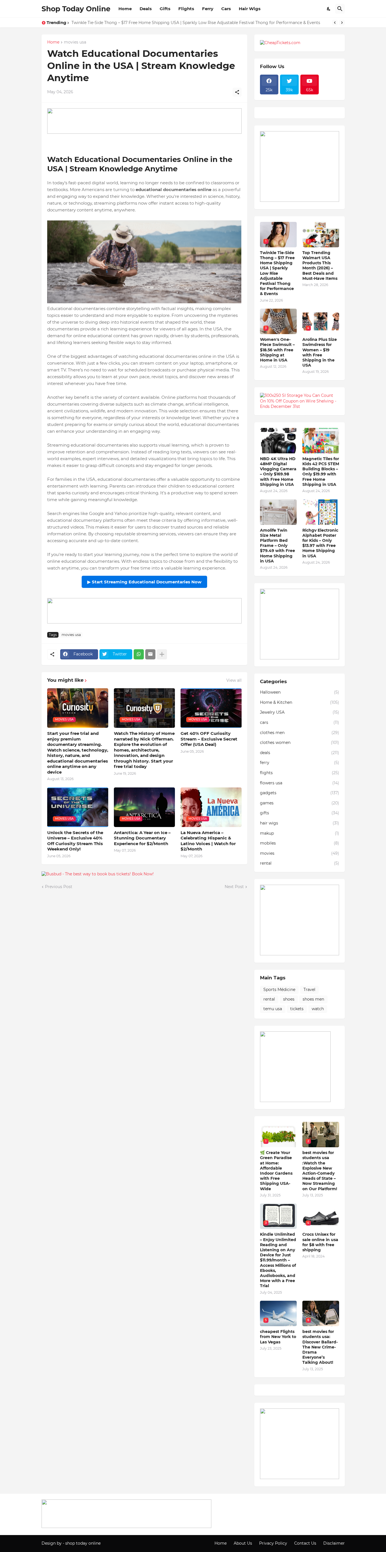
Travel (309, 989)
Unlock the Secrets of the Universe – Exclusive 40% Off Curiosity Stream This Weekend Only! (75, 841)
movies (299, 853)
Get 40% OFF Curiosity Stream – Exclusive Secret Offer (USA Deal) (209, 739)
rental (299, 863)
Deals (146, 8)
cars (299, 722)
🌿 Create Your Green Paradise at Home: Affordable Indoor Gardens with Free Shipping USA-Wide (276, 1170)
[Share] (237, 92)
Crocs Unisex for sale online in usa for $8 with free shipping (320, 1242)
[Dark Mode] (329, 9)
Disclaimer (334, 1543)
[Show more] (162, 654)
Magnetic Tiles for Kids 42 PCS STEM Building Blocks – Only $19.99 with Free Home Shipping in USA (320, 471)
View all (234, 680)
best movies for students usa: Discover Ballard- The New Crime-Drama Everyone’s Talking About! (320, 1347)
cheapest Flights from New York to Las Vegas (278, 1336)
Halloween (299, 692)
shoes (288, 999)
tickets (296, 1008)
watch (318, 1008)
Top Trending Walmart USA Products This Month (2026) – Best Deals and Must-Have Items (319, 265)
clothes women (299, 742)
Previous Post (58, 886)
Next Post (234, 886)
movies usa (75, 42)
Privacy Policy (273, 1543)
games (299, 803)
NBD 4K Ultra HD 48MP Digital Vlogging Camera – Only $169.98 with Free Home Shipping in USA (278, 471)
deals (299, 752)
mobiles (299, 843)
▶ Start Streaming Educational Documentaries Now (144, 582)
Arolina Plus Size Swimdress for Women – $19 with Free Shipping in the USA (319, 352)
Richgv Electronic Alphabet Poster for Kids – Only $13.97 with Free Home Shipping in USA (320, 543)
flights (299, 772)
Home (125, 8)
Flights (186, 8)
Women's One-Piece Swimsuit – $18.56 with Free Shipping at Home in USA (277, 350)
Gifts (165, 8)
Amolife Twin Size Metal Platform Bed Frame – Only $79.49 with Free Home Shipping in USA (277, 546)
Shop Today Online (76, 9)
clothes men (299, 732)
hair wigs (299, 823)
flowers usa (299, 782)
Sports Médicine (279, 989)
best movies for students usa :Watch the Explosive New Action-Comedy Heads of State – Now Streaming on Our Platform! (319, 1170)
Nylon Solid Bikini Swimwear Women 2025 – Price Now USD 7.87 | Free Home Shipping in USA (164, 22)
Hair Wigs (250, 8)
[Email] (150, 654)
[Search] (340, 9)
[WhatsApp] (139, 654)
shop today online (83, 1543)
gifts (299, 812)
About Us (243, 1543)
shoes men (313, 999)
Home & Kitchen (299, 702)
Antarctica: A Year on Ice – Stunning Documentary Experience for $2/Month (142, 838)
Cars (226, 8)
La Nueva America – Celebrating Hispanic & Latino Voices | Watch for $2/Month (208, 841)
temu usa (272, 1008)
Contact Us (305, 1543)
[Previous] (335, 22)
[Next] (342, 22)
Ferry (207, 8)
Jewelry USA (299, 712)
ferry (299, 762)
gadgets (299, 792)
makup (299, 833)
